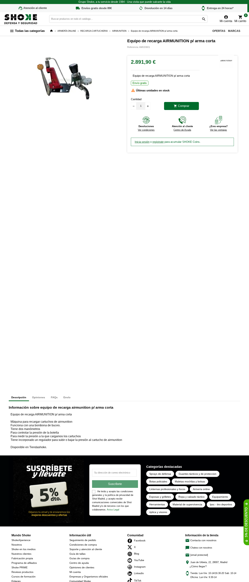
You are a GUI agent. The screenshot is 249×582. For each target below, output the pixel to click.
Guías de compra (79, 558)
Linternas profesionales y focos (167, 489)
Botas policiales (158, 481)
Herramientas (157, 504)
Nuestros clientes (21, 553)
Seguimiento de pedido (82, 540)
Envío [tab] (67, 397)
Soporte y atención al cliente (85, 549)
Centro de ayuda (79, 562)
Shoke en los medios (23, 549)
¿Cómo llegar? (198, 566)
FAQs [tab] (54, 397)
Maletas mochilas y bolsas (190, 481)
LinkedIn (131, 573)
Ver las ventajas (218, 130)
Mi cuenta (75, 572)
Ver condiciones (146, 130)
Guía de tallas (77, 553)
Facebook (131, 541)
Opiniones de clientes (81, 567)
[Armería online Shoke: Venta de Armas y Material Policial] (21, 18)
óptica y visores (158, 512)
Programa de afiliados (24, 562)
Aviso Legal (113, 509)
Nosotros (16, 544)
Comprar (181, 106)
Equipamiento (220, 496)
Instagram (131, 567)
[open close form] (246, 522)
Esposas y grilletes (160, 496)
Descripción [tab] (18, 397)
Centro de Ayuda (182, 130)
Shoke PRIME (19, 567)
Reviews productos (22, 572)
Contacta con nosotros (200, 540)
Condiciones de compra (83, 544)
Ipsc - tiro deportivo (221, 504)
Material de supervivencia (187, 504)
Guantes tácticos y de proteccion (197, 473)
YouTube (131, 560)
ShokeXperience (20, 540)
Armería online (201, 489)
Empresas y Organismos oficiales (88, 576)
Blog (131, 554)
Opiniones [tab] (38, 397)
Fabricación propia (22, 558)
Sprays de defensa (160, 473)
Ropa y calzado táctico (191, 496)
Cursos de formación (23, 576)
